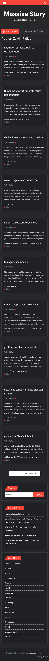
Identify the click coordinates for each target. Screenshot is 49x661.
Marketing (9, 602)
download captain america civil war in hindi (23, 391)
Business (8, 568)
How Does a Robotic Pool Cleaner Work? (21, 535)
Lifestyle (8, 598)
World (7, 637)
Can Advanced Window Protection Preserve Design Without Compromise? (23, 520)
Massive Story (24, 14)
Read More (34, 73)
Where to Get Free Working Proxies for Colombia (21, 529)
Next (31, 473)
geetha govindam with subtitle (21, 347)
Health (7, 588)
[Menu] (4, 2)
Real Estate (9, 612)
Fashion (8, 583)
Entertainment (11, 578)
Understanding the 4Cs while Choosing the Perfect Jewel (22, 542)
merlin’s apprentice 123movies (21, 304)
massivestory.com (36, 653)
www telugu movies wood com (21, 179)
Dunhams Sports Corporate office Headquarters (22, 92)
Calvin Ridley (9, 56)
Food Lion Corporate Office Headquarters (19, 49)
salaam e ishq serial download (20, 222)
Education (9, 573)
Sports (7, 617)
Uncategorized (11, 632)
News (7, 607)
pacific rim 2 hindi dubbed (18, 435)
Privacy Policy (42, 657)
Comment (9, 75)
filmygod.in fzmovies (16, 261)
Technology (9, 622)
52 (26, 473)
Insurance (9, 593)
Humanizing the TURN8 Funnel (17, 514)
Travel (7, 627)
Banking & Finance (12, 563)
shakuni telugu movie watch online (23, 137)
